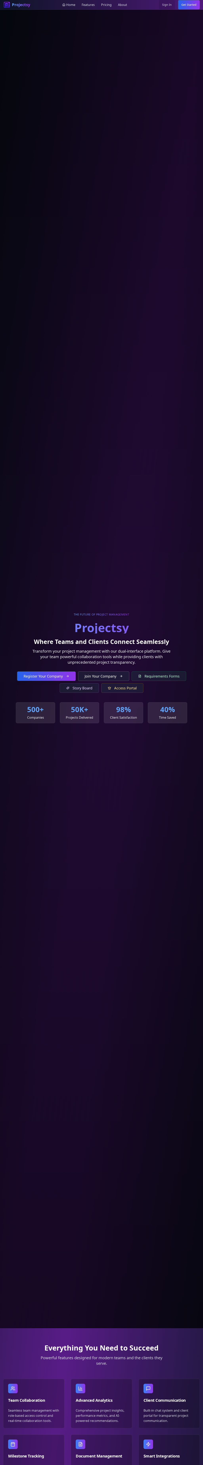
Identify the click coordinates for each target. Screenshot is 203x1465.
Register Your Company (43, 676)
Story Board (82, 688)
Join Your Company (100, 676)
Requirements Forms (162, 676)
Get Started (188, 5)
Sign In (167, 5)
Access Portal (125, 688)
